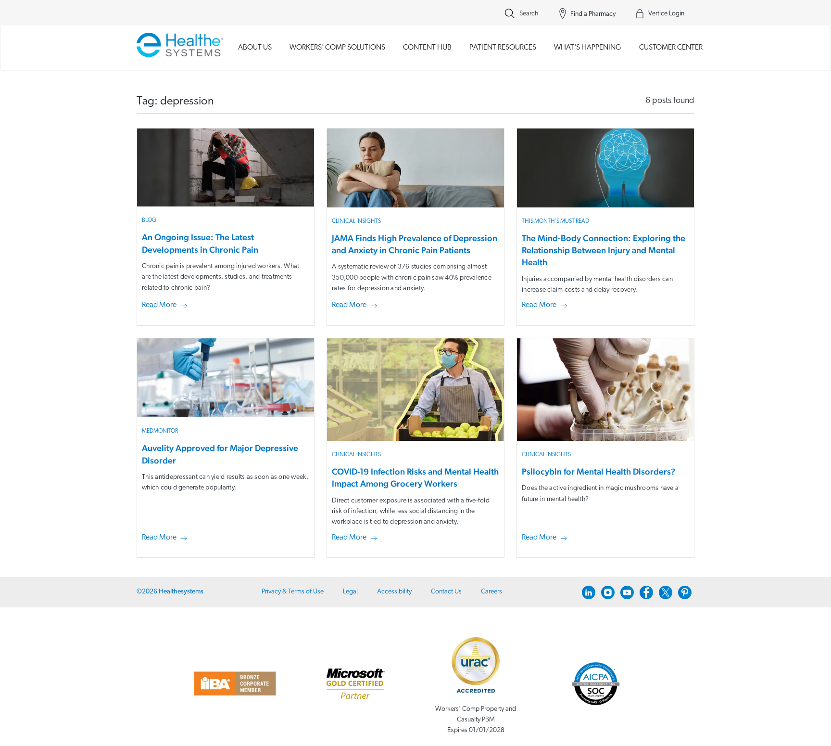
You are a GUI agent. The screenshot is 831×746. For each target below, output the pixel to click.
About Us (255, 47)
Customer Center (671, 47)
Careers (491, 591)
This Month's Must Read (555, 221)
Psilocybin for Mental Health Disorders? (598, 471)
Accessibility (394, 591)
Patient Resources (502, 47)
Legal (350, 591)
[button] (166, 306)
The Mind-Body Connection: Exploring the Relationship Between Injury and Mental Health (603, 250)
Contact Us (446, 591)
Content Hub (427, 47)
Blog (149, 220)
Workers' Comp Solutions (337, 47)
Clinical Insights (356, 221)
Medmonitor (160, 431)
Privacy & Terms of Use (293, 591)
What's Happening (587, 47)
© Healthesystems (170, 591)
